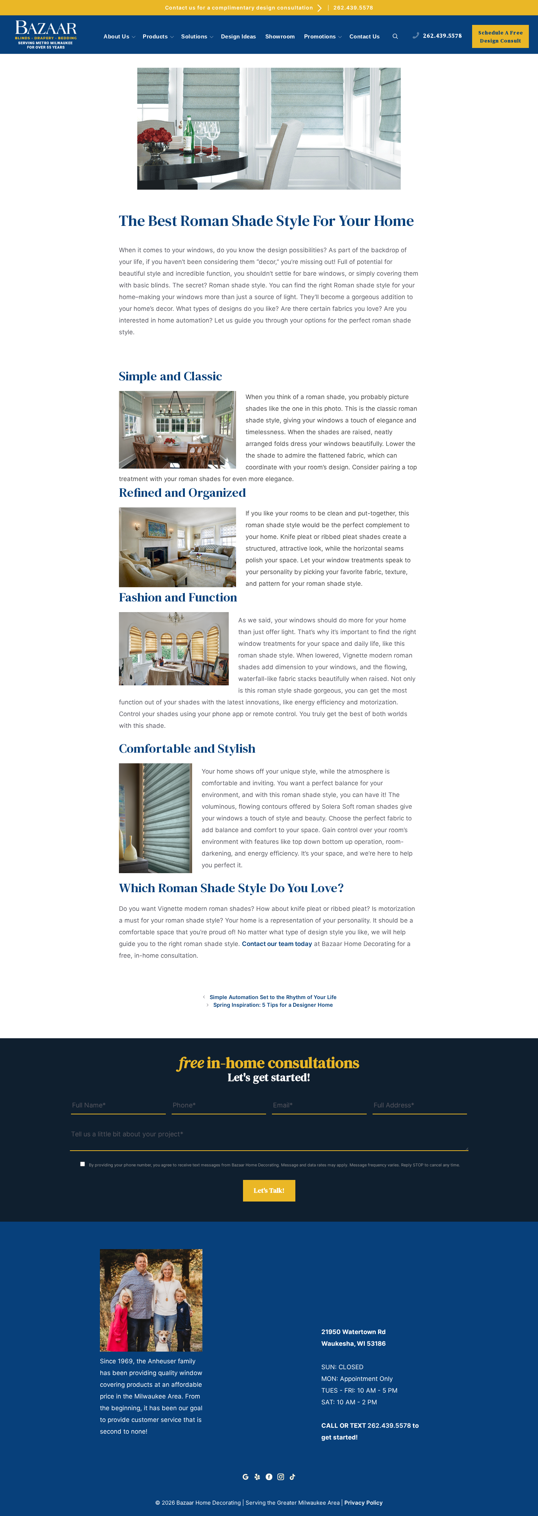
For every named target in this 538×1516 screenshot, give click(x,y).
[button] (395, 37)
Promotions (320, 37)
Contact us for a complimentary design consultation (240, 7)
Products (155, 37)
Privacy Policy (363, 1502)
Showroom (280, 37)
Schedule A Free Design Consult (500, 36)
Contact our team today (277, 943)
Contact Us (365, 37)
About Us (116, 37)
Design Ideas (238, 37)
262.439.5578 (353, 7)
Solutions (194, 37)
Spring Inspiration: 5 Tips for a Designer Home (273, 1005)
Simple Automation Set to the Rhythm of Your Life (273, 997)
